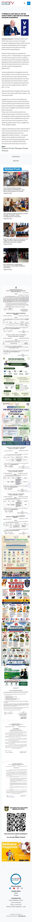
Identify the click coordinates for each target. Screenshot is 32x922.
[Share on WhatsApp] (18, 148)
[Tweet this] (11, 148)
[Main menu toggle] (28, 3)
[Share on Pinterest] (5, 151)
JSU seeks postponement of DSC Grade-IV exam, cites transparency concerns (15, 215)
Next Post (16, 161)
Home (16, 893)
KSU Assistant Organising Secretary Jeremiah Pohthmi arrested (14, 266)
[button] (24, 3)
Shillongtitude (22, 916)
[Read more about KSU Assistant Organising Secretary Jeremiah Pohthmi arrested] (16, 255)
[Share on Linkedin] (25, 148)
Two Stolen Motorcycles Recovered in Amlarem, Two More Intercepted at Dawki (13, 189)
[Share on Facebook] (5, 148)
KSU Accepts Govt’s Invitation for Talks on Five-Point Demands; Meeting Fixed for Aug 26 (15, 240)
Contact (16, 895)
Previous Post (16, 156)
